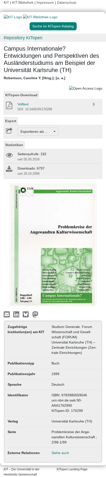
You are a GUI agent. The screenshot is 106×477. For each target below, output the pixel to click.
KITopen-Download (21, 95)
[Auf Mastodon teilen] (35, 314)
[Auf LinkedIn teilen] (17, 314)
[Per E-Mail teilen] (7, 314)
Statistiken (14, 145)
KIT (6, 2)
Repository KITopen (23, 37)
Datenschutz (66, 2)
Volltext (23, 104)
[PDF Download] (8, 107)
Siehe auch (60, 453)
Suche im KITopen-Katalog (53, 26)
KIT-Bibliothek (23, 2)
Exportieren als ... (36, 132)
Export (10, 121)
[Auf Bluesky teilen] (27, 314)
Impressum (45, 2)
